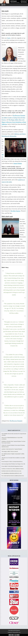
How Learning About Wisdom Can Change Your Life (13, 463)
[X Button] (9, 635)
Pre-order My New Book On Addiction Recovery (13, 475)
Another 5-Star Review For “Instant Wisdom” (12, 449)
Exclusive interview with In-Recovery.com (11, 471)
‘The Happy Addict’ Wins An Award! (10, 451)
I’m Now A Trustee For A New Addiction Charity (13, 468)
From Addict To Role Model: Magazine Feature (12, 466)
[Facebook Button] (10, 635)
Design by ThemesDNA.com (14, 632)
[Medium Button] (15, 635)
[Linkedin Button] (12, 635)
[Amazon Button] (17, 635)
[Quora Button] (18, 635)
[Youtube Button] (14, 635)
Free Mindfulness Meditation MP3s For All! (11, 473)
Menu (4, 4)
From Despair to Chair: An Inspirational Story (12, 461)
